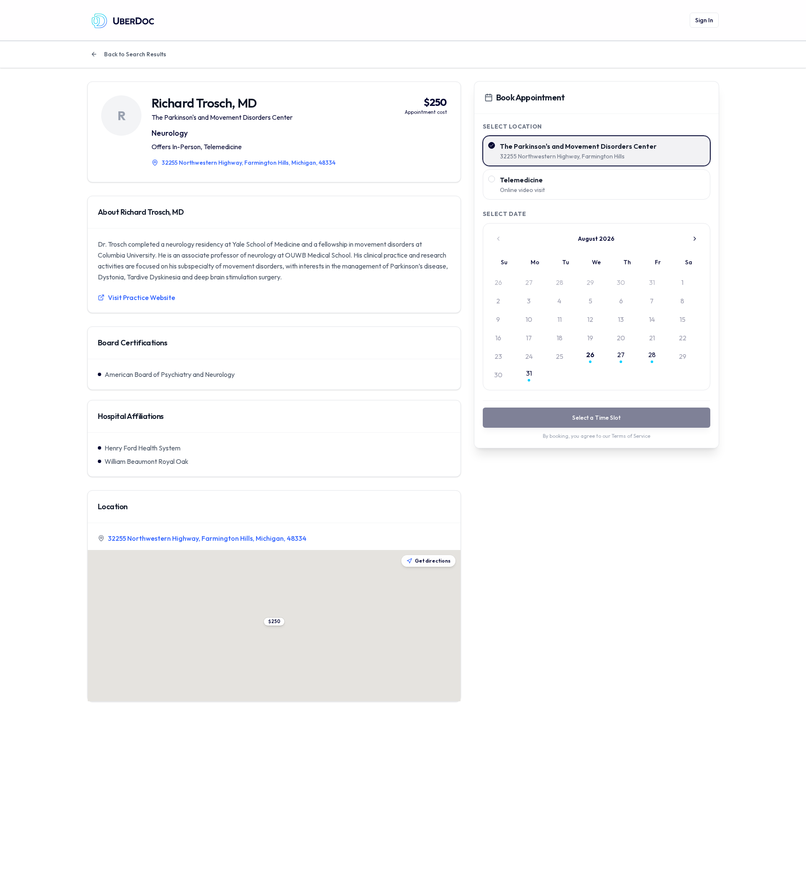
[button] (274, 622)
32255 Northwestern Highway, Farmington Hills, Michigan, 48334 (207, 538)
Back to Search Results (135, 54)
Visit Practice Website (141, 297)
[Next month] (694, 238)
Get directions (432, 561)
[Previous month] (498, 238)
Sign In (704, 20)
